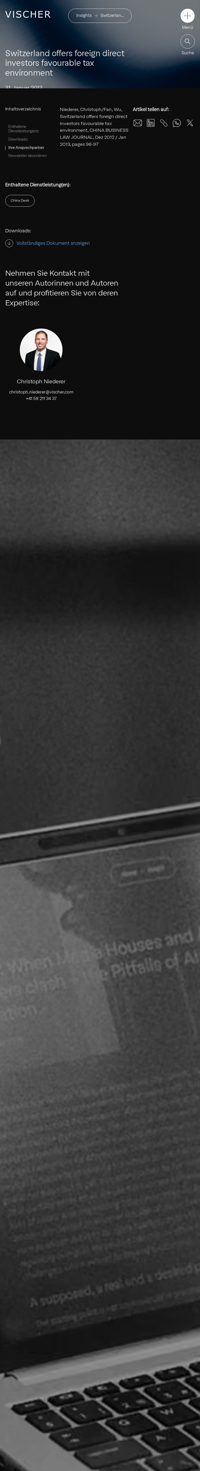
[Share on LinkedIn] (151, 123)
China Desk (20, 200)
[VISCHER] (28, 14)
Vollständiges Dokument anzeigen (53, 243)
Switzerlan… (112, 15)
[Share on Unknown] (164, 123)
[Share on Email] (138, 123)
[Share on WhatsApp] (177, 123)
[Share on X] (190, 123)
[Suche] (187, 41)
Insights (84, 15)
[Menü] (187, 16)
